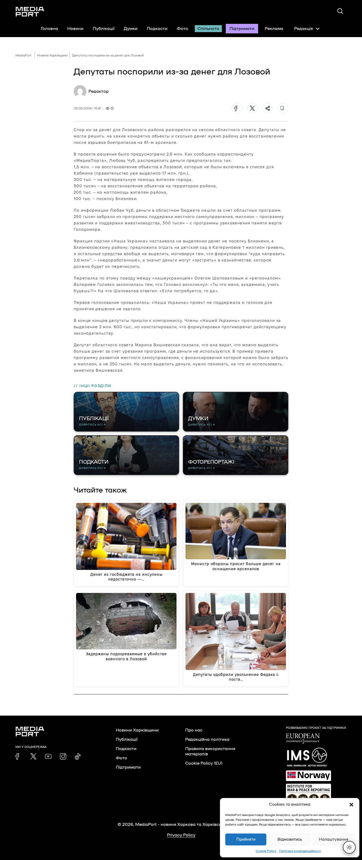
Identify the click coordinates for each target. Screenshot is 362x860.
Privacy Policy (181, 835)
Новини (75, 28)
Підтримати (241, 28)
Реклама (274, 28)
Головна (49, 28)
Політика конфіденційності (300, 851)
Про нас (193, 730)
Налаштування (333, 839)
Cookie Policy (266, 851)
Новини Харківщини (52, 55)
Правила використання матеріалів (210, 751)
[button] (351, 804)
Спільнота (208, 28)
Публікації (103, 28)
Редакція (303, 28)
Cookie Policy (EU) (203, 763)
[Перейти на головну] (30, 11)
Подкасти (157, 28)
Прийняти (245, 839)
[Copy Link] (283, 108)
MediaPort (23, 55)
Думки (131, 28)
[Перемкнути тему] (349, 847)
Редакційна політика (207, 739)
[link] (18, 756)
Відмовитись (289, 839)
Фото (182, 28)
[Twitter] (252, 108)
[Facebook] (237, 108)
